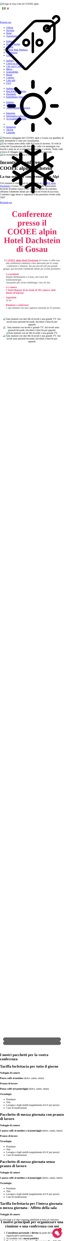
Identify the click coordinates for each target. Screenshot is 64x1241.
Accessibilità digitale (16, 118)
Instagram (11, 127)
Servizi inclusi (13, 44)
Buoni (9, 74)
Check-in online (14, 63)
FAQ (8, 83)
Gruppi (9, 55)
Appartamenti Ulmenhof (18, 108)
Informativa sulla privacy (18, 116)
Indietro (10, 41)
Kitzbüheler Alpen (15, 97)
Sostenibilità (12, 72)
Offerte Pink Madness (17, 49)
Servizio (10, 30)
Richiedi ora (6, 202)
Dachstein (11, 94)
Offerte (9, 27)
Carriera (10, 77)
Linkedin (10, 132)
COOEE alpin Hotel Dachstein (22, 260)
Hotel (9, 33)
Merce (9, 69)
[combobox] (32, 8)
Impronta (10, 113)
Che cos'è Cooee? (15, 66)
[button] (57, 1233)
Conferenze (12, 52)
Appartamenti (13, 36)
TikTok (9, 129)
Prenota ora (5, 22)
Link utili (10, 80)
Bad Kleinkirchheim (16, 91)
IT (8, 8)
